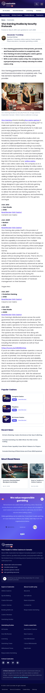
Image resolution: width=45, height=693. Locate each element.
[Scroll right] (42, 11)
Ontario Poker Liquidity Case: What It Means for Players (21, 446)
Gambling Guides (7, 619)
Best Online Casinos (30, 629)
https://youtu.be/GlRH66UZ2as (13, 348)
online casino (30, 161)
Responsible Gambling (31, 610)
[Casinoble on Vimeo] (13, 662)
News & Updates (29, 600)
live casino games (32, 120)
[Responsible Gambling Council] (22, 534)
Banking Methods (7, 610)
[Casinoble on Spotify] (17, 662)
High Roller (27, 648)
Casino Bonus (29, 15)
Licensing (29, 10)
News (3, 20)
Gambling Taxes (6, 643)
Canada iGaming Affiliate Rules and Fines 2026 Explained (22, 451)
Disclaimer (5, 689)
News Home (5, 15)
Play (14, 399)
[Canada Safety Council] (22, 527)
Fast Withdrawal (29, 639)
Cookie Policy (26, 689)
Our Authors (28, 596)
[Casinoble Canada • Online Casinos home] (8, 3)
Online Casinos (17, 15)
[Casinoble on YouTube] (8, 662)
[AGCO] (10, 527)
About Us (27, 591)
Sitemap (34, 689)
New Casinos (28, 634)
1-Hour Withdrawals (30, 643)
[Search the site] (36, 4)
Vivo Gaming (6, 120)
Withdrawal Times (7, 648)
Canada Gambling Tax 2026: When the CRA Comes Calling (20, 440)
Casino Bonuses (6, 600)
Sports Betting (6, 596)
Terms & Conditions (15, 689)
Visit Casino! (17, 212)
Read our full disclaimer (21, 677)
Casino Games (6, 605)
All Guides (6, 10)
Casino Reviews (6, 615)
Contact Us (27, 605)
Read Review (6, 212)
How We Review (18, 10)
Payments (39, 15)
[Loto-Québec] (35, 527)
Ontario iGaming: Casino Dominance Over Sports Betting (22, 435)
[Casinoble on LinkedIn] (3, 662)
